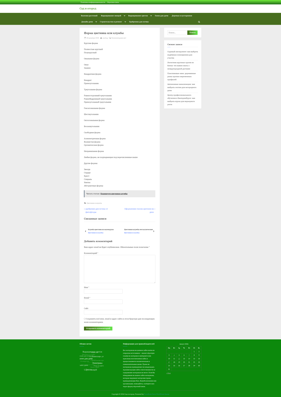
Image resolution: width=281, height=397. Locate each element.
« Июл (168, 373)
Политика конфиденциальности (93, 2)
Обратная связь (113, 2)
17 (169, 362)
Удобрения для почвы (139, 21)
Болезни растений (89, 15)
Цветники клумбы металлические (102, 229)
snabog (105, 38)
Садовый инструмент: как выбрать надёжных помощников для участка (182, 54)
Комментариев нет (119, 38)
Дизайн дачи (87, 21)
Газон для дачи (161, 15)
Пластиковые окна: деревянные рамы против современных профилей (181, 76)
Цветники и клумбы (94, 203)
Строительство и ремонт (111, 21)
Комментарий (91, 253)
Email (87, 298)
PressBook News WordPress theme (156, 394)
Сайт (86, 308)
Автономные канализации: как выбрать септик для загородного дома (181, 87)
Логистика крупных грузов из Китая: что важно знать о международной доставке (180, 65)
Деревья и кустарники (182, 15)
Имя (86, 287)
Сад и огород (88, 8)
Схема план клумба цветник (136, 229)
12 (179, 359)
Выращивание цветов (138, 15)
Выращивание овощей (111, 15)
